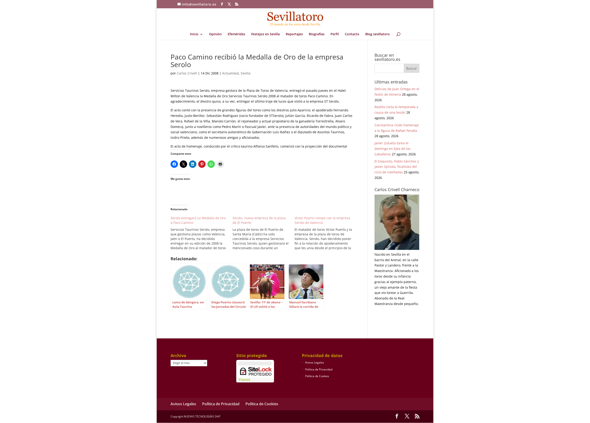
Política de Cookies (317, 376)
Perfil (334, 34)
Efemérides (236, 34)
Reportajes (294, 34)
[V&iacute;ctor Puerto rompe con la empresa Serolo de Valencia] (326, 233)
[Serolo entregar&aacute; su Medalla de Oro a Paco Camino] (202, 233)
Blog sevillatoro (377, 34)
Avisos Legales (314, 362)
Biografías (316, 34)
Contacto (352, 34)
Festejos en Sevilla (265, 34)
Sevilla (246, 73)
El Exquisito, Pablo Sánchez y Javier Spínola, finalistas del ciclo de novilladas (397, 167)
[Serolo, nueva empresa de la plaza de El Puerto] (264, 233)
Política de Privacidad (318, 369)
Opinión (215, 34)
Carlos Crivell (187, 73)
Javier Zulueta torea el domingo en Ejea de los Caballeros (392, 148)
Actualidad (230, 73)
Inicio (194, 34)
